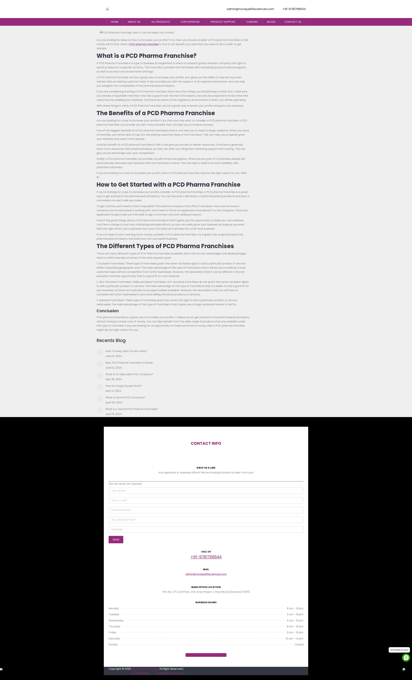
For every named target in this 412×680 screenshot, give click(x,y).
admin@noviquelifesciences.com (250, 9)
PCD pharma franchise (144, 44)
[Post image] (100, 352)
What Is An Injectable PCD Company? (129, 374)
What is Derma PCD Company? (125, 397)
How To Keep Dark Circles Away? (126, 351)
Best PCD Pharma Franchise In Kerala (129, 363)
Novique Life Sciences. (145, 669)
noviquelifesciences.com (170, 673)
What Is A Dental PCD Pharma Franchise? (131, 409)
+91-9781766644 (294, 9)
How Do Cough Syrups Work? (123, 386)
